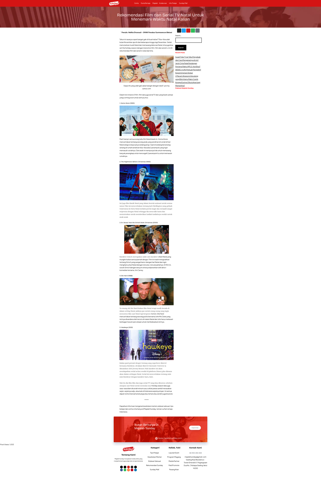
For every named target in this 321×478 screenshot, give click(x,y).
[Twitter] (184, 30)
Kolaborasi (163, 3)
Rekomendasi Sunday (154, 465)
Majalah (155, 3)
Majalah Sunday (150, 409)
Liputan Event (174, 453)
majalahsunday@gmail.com (195, 457)
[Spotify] (193, 30)
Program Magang (174, 457)
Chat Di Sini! (195, 427)
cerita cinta (132, 409)
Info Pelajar (173, 3)
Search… (178, 35)
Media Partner (174, 461)
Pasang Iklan (174, 469)
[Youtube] (188, 30)
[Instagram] (179, 30)
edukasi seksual (163, 406)
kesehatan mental (150, 406)
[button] (136, 3)
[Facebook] (121, 470)
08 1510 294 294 (195, 453)
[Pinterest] (132, 470)
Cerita (136, 3)
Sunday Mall (183, 3)
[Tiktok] (197, 30)
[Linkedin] (135, 470)
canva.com (146, 88)
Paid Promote (174, 465)
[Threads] (135, 467)
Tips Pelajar (154, 453)
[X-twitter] (121, 467)
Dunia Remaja (145, 3)
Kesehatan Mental (155, 457)
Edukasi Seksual (154, 461)
